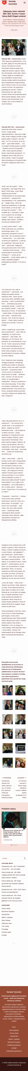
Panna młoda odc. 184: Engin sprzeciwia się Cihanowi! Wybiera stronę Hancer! (13, 894)
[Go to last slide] (4, 838)
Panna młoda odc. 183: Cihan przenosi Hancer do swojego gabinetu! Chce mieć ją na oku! (12, 908)
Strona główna (14, 1041)
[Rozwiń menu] (24, 2)
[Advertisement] (14, 181)
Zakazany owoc (7, 934)
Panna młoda (6, 919)
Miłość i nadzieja (7, 928)
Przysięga (5, 940)
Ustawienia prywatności (14, 1062)
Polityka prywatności (14, 1056)
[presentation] (14, 830)
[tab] (11, 855)
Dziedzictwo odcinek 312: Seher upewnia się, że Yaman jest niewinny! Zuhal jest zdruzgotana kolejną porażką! (7, 798)
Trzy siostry (5, 937)
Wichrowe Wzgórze (8, 922)
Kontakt (4, 946)
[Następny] (24, 838)
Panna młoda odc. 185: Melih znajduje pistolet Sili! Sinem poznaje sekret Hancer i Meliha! (13, 885)
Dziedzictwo (6, 925)
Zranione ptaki (6, 943)
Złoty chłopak (6, 931)
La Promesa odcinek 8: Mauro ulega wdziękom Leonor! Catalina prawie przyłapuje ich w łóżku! (21, 798)
